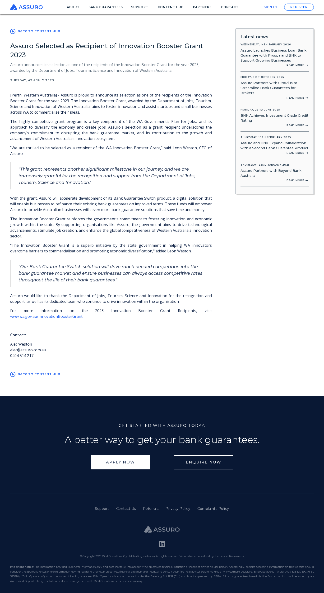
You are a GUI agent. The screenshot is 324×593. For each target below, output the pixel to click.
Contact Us (126, 508)
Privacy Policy (178, 508)
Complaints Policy (213, 508)
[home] (27, 7)
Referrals (151, 508)
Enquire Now (203, 462)
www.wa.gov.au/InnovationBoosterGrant (46, 316)
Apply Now (120, 462)
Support (102, 508)
